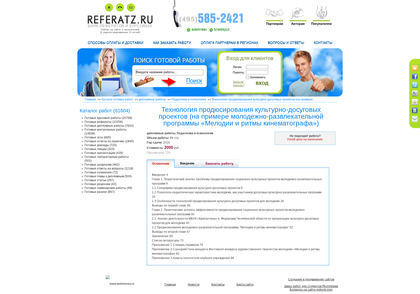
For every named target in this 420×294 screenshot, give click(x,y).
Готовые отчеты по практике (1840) (109, 141)
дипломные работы (152, 99)
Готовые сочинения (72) (101, 172)
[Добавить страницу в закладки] (415, 71)
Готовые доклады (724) (101, 145)
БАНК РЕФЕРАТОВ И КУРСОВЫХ (120, 26)
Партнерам (274, 24)
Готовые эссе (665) (98, 137)
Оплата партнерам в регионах (229, 43)
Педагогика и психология (189, 99)
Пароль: (239, 72)
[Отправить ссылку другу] (415, 122)
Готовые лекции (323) (99, 149)
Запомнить (258, 77)
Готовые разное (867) (100, 192)
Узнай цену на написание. (305, 139)
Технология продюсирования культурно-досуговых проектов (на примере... (263, 99)
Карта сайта (245, 284)
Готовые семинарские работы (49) (108, 188)
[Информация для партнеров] (275, 18)
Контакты (323, 43)
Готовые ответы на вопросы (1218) (109, 168)
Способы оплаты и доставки (115, 43)
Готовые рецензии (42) (100, 184)
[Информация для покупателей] (321, 18)
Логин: (237, 67)
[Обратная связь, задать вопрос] (131, 10)
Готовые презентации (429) (104, 153)
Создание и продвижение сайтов (311, 279)
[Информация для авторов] (298, 18)
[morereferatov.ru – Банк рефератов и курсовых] (120, 23)
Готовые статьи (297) (99, 180)
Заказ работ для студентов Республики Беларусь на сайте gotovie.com (311, 288)
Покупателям (321, 24)
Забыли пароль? (239, 83)
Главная (90, 99)
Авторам (298, 24)
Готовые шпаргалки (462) (102, 164)
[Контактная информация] (120, 10)
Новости (194, 284)
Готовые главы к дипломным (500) (108, 176)
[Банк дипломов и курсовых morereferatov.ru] (109, 10)
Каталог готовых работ (117, 99)
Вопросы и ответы (286, 43)
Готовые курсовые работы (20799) (108, 118)
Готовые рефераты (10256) (104, 122)
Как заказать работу (172, 43)
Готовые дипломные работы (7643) (109, 125)
